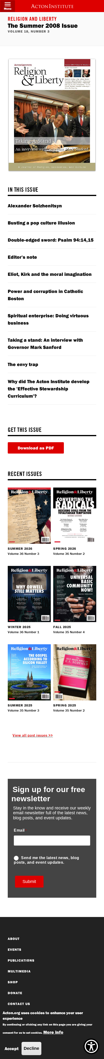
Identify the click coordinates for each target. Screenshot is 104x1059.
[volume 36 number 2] (74, 515)
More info (53, 1032)
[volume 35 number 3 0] (29, 671)
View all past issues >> (33, 735)
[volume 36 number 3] (29, 515)
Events (15, 949)
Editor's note (22, 257)
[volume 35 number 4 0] (74, 593)
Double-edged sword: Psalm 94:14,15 (51, 240)
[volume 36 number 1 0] (29, 593)
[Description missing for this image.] (52, 6)
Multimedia (19, 971)
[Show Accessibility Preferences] (91, 1046)
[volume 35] (74, 671)
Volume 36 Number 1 (23, 632)
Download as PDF (36, 448)
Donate (15, 993)
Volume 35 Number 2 (69, 710)
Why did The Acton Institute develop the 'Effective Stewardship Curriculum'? (48, 388)
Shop (13, 982)
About (14, 939)
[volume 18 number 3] (52, 114)
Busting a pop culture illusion (41, 223)
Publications (21, 960)
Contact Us (19, 1004)
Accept (12, 1048)
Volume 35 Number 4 (69, 632)
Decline (31, 1048)
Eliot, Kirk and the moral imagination (50, 274)
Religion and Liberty (32, 19)
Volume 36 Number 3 (23, 553)
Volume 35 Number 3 (23, 710)
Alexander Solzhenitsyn (35, 206)
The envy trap (23, 364)
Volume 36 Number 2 (69, 553)
